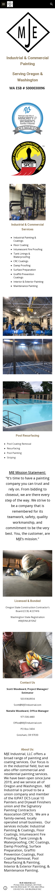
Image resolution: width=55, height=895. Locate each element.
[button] (3, 4)
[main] (27, 61)
